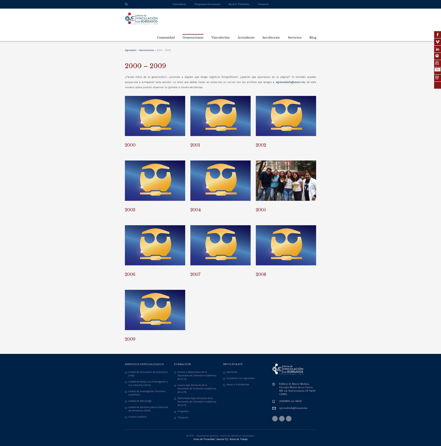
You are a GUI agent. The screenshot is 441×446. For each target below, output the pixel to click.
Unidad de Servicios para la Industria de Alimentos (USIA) (148, 409)
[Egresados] (141, 18)
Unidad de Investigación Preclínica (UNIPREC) (146, 393)
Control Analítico (137, 417)
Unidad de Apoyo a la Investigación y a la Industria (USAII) (148, 383)
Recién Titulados (239, 4)
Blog (312, 37)
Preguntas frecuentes (207, 4)
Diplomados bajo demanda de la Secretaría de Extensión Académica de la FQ (196, 401)
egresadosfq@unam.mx (290, 82)
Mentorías (232, 372)
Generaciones (193, 37)
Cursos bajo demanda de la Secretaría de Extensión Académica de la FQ (196, 388)
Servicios (294, 37)
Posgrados (183, 411)
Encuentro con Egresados (241, 378)
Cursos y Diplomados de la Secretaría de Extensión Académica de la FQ (196, 375)
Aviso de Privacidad (203, 439)
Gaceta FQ (222, 439)
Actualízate (246, 37)
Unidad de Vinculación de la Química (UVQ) (147, 374)
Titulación (182, 417)
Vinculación (220, 37)
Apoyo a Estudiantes (238, 384)
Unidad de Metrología (139, 401)
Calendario (179, 4)
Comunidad (166, 37)
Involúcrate (271, 37)
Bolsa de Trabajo (239, 439)
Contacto (263, 4)
